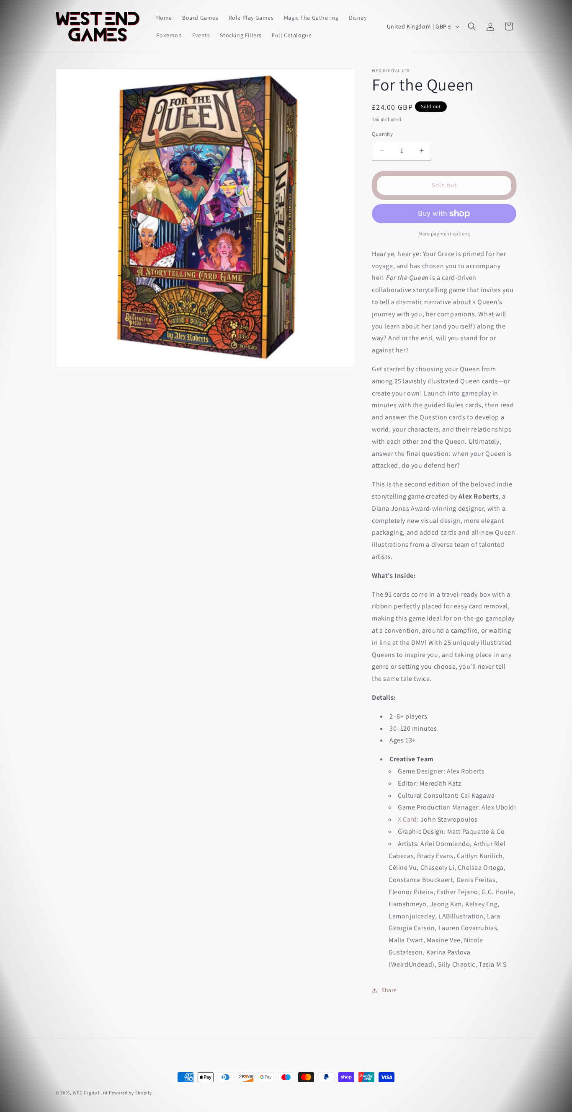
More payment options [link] (444, 233)
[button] (472, 26)
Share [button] (389, 990)
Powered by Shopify (130, 1093)
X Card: (408, 819)
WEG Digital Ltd (90, 1093)
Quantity (382, 133)
